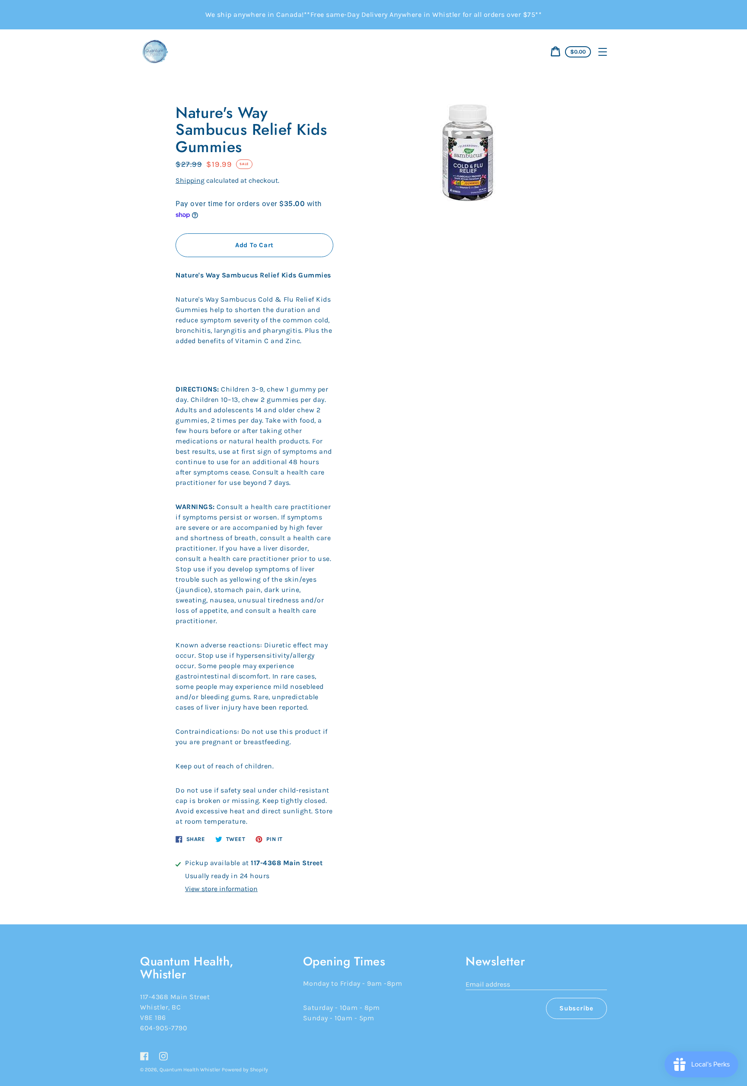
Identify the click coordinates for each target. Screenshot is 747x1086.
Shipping (190, 180)
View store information (221, 889)
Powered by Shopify (245, 1070)
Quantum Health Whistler (190, 1070)
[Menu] (602, 51)
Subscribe (576, 1008)
